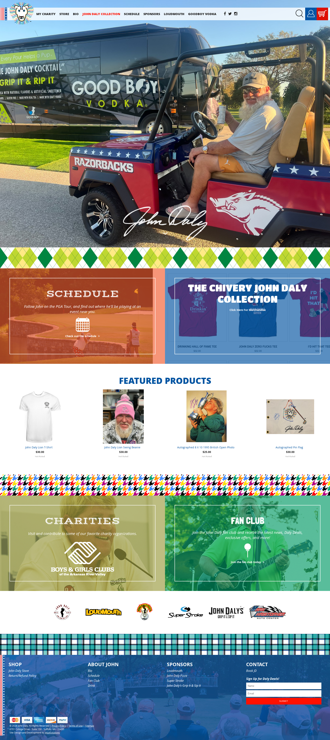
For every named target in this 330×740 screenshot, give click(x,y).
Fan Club (93, 681)
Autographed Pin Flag (289, 447)
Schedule (94, 676)
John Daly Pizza (177, 676)
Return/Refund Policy (22, 676)
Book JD (251, 671)
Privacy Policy (59, 725)
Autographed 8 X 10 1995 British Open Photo (205, 447)
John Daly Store (19, 671)
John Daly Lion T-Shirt (39, 447)
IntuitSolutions (52, 732)
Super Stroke (175, 681)
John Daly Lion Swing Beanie (122, 447)
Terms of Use (76, 725)
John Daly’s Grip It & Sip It (184, 686)
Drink (91, 686)
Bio (90, 671)
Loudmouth (174, 671)
